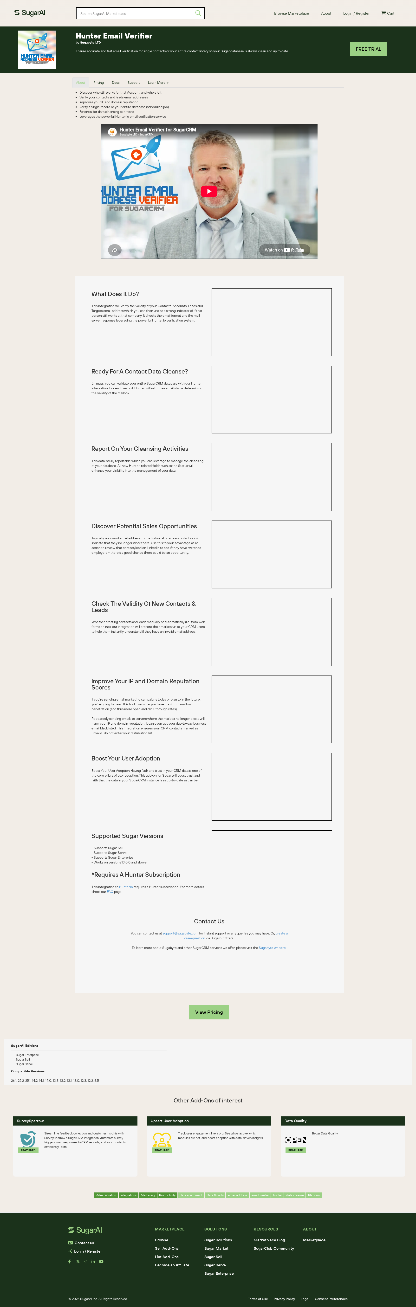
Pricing (98, 82)
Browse (161, 1239)
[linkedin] (95, 1263)
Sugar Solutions (218, 1239)
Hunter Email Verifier (114, 35)
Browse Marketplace (291, 13)
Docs (115, 82)
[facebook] (72, 1263)
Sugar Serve (215, 1264)
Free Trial (368, 49)
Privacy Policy (284, 1299)
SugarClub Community (274, 1248)
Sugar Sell (213, 1256)
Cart (390, 13)
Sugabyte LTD (90, 42)
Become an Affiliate (172, 1264)
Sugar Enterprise (219, 1273)
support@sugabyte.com (180, 933)
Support (134, 82)
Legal (305, 1299)
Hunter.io (126, 887)
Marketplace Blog (269, 1239)
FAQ (110, 891)
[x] (80, 1263)
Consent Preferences (331, 1299)
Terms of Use (258, 1299)
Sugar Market (216, 1248)
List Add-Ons (167, 1256)
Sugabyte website (272, 948)
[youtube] (103, 1263)
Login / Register (356, 13)
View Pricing (209, 1012)
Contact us (84, 1242)
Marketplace (314, 1239)
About (326, 13)
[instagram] (87, 1263)
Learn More (157, 82)
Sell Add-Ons (167, 1248)
